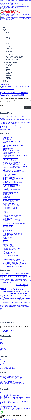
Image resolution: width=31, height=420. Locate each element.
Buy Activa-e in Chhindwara (21, 275)
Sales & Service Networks (10, 62)
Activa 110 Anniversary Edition (14, 56)
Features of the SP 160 (8, 201)
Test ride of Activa (7, 244)
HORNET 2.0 (9, 48)
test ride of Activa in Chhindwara (11, 301)
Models (5, 30)
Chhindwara (9, 64)
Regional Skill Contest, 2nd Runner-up (9, 376)
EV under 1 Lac (13, 284)
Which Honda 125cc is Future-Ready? (12, 262)
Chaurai (8, 69)
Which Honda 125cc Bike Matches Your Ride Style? (15, 260)
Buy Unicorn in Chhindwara (24, 280)
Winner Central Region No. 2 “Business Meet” (11, 382)
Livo (1, 341)
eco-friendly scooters (8, 193)
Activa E (8, 50)
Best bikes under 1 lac (8, 148)
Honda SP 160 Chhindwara (19, 295)
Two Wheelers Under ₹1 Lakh (10, 255)
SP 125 (7, 43)
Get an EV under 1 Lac (8, 203)
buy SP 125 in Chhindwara (17, 279)
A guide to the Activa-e (8, 137)
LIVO (7, 40)
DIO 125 (8, 37)
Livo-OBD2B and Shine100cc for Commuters (14, 223)
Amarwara (9, 66)
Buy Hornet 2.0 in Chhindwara (12, 277)
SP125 (4, 242)
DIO (7, 35)
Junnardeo (9, 75)
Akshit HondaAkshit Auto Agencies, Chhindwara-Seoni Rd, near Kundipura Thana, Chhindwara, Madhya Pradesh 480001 (15, 397)
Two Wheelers (6, 253)
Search (2, 105)
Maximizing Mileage (8, 225)
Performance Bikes (7, 230)
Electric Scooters (7, 196)
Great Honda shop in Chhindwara (11, 204)
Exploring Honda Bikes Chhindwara (11, 199)
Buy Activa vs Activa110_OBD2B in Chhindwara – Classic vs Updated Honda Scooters (15, 167)
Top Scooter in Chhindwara (9, 249)
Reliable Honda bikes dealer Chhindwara (13, 236)
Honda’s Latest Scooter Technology (11, 219)
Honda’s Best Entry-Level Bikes (10, 218)
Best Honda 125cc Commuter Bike (11, 150)
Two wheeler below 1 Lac (9, 252)
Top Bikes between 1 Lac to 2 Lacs (11, 248)
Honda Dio (5, 212)
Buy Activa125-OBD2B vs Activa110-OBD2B (14, 171)
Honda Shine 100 (20, 293)
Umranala (9, 78)
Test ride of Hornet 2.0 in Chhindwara (13, 302)
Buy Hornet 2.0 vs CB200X (9, 179)
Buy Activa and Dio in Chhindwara (11, 162)
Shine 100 (2, 339)
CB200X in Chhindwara (9, 186)
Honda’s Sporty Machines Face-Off (11, 221)
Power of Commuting (8, 231)
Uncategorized (6, 256)
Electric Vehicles (7, 197)
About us (5, 29)
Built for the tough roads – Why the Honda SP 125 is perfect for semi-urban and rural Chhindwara (15, 123)
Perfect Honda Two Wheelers (10, 229)
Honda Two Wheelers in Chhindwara (12, 215)
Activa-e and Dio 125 (8, 144)
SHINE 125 (8, 42)
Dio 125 (2, 363)
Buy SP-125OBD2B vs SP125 (10, 184)
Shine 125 (2, 342)
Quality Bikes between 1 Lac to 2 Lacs (12, 233)
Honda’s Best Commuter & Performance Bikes (14, 216)
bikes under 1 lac (12, 275)
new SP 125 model (3, 299)
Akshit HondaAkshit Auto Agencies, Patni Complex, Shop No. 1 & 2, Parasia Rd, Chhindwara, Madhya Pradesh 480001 (15, 394)
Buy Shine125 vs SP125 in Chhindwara (12, 182)
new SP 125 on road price (11, 299)
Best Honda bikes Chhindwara (10, 158)
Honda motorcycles (7, 214)
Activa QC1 (9, 51)
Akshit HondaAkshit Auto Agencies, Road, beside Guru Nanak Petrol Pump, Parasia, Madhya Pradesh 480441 (15, 405)
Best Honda (6, 149)
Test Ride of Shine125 (8, 246)
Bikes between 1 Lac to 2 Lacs (10, 160)
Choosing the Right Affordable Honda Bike (13, 188)
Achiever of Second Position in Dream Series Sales (12, 383)
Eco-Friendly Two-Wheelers (7, 89)
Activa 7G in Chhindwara (9, 140)
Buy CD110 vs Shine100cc (9, 174)
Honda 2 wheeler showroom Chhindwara (13, 205)
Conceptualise (9, 416)
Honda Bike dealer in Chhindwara (11, 207)
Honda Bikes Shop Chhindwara (16, 291)
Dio (1, 362)
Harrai (8, 77)
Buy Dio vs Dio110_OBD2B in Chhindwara (13, 178)
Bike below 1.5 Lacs (8, 159)
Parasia (8, 67)
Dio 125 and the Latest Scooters (10, 192)
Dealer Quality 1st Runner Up (7, 381)
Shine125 (5, 240)
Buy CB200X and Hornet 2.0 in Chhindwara (14, 173)
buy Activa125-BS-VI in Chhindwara (12, 170)
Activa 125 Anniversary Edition (14, 58)
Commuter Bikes (7, 190)
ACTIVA (7, 32)
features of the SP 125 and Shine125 (11, 200)
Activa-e (5, 142)
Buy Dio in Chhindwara (9, 177)
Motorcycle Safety (7, 227)
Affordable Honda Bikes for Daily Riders (13, 145)
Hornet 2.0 (5, 222)
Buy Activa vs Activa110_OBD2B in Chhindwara (15, 164)
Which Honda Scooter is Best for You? (12, 265)
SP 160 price (21, 299)
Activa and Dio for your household (11, 141)
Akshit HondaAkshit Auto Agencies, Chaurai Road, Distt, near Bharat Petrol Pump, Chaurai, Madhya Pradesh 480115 (15, 408)
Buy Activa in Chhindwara (9, 163)
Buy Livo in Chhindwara (23, 277)
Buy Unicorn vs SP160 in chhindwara (12, 185)
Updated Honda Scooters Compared (11, 259)
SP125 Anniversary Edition (13, 59)
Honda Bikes (6, 210)
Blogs (5, 80)
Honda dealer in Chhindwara (14, 292)
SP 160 (7, 45)
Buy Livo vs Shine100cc (9, 181)
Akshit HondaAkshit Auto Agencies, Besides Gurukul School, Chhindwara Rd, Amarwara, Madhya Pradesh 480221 (14, 401)
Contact (5, 81)
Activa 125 (5, 138)
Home (4, 27)
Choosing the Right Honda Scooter (11, 189)
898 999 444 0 (6, 8)
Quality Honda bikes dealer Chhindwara (12, 234)
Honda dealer (6, 211)
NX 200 (8, 61)
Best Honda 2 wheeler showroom (11, 152)
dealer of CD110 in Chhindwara (16, 282)
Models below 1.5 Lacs (8, 226)
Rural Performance (7, 237)
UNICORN (8, 46)
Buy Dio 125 (6, 175)
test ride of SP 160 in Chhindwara (12, 305)
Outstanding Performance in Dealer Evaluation (11, 377)
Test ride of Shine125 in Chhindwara (13, 303)
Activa (1, 360)
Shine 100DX (9, 54)
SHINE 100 (8, 38)
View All (2, 385)
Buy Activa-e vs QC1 (8, 169)
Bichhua (8, 70)
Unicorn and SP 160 (8, 258)
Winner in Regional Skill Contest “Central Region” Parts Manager (13, 379)
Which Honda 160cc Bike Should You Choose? (14, 263)
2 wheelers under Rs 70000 (4, 273)
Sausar (8, 73)
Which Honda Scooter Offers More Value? (13, 266)
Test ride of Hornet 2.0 (8, 245)
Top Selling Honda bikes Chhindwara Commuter (14, 251)
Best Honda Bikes (7, 153)
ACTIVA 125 (8, 34)
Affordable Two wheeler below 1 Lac (12, 146)
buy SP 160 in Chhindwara (11, 280)
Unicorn (2, 345)
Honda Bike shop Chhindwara (10, 208)
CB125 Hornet (9, 53)
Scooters (5, 238)
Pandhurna (9, 72)
